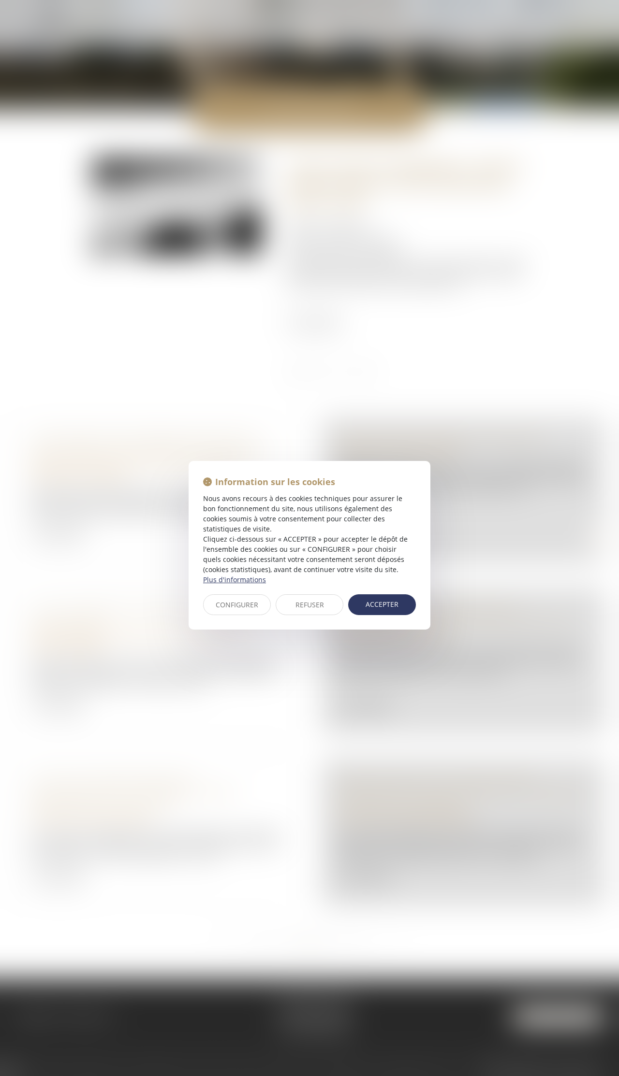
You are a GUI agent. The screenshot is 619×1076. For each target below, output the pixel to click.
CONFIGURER (237, 604)
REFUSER (309, 604)
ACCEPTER (382, 604)
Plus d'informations (234, 579)
